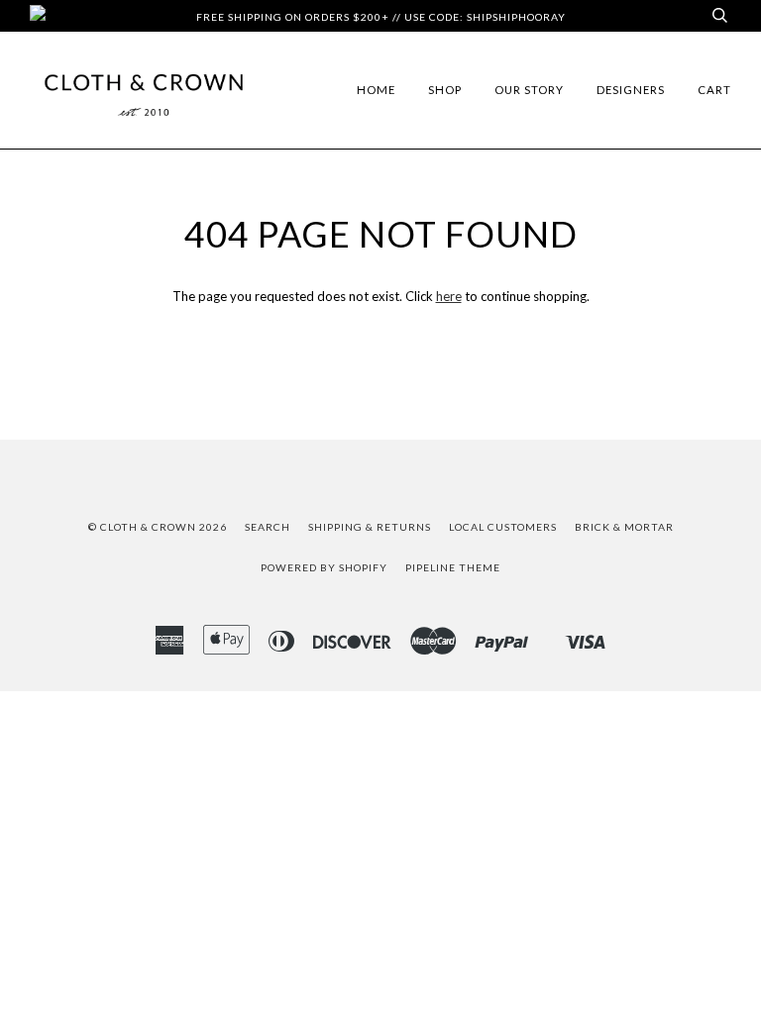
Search (267, 527)
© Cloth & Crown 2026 (157, 527)
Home (376, 89)
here (449, 296)
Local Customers (503, 527)
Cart (714, 89)
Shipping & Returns (369, 527)
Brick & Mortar (624, 527)
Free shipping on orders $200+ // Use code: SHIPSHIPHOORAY (381, 17)
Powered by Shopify (324, 567)
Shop (445, 89)
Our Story (529, 89)
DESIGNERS (631, 89)
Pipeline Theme (452, 567)
